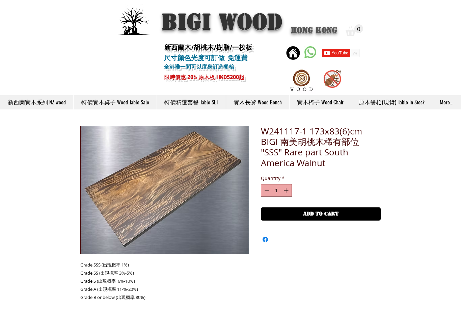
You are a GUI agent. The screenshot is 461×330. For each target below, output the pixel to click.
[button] (354, 30)
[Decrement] (266, 190)
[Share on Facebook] (265, 239)
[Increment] (286, 190)
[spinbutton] (276, 190)
